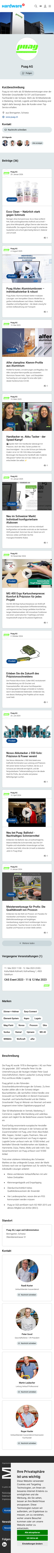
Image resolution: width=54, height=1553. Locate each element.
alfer (32, 1039)
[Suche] (35, 6)
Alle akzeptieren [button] (32, 1532)
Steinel (18, 1032)
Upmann (30, 1032)
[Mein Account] (45, 6)
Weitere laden (28, 943)
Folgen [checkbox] (29, 73)
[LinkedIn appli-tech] (4, 1544)
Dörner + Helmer (11, 1011)
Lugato (37, 1018)
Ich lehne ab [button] (32, 1538)
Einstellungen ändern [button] (32, 1543)
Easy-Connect (30, 1011)
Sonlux (7, 1032)
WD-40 (43, 1032)
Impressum (7, 1499)
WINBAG (7, 1039)
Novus (22, 1025)
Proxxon (34, 1025)
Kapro (26, 1018)
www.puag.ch (12, 117)
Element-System (11, 1018)
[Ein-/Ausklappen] (49, 6)
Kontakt (7, 1510)
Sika (45, 1025)
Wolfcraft (21, 1039)
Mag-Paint (8, 1025)
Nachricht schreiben (17, 130)
